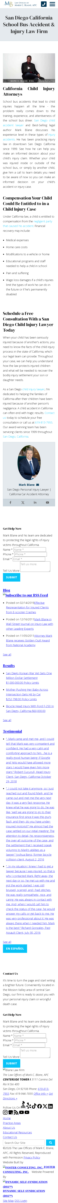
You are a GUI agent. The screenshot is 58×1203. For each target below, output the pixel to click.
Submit (11, 577)
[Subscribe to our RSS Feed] (25, 595)
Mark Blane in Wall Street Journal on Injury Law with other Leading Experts (29, 624)
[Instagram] (5, 1113)
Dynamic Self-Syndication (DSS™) (24, 1193)
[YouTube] (22, 1113)
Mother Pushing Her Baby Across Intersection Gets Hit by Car (27, 694)
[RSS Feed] (16, 1113)
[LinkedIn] (50, 1107)
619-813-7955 (43, 422)
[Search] (50, 1142)
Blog (6, 590)
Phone (8, 554)
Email (7, 559)
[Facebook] (40, 1107)
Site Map (8, 1201)
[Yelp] (29, 1107)
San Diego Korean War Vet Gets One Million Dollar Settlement (29, 677)
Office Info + (41, 1093)
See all (7, 654)
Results (9, 665)
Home (7, 1118)
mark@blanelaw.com (38, 485)
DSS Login (21, 1201)
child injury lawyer (33, 389)
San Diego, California (15, 436)
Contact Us (10, 1137)
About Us (9, 1127)
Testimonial (12, 731)
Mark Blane (27, 485)
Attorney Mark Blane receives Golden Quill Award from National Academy (29, 640)
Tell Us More (11, 571)
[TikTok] (34, 1107)
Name (8, 549)
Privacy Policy (32, 1157)
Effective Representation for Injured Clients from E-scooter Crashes (27, 607)
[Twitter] (45, 1107)
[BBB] (23, 1107)
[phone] (44, 4)
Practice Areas (12, 1123)
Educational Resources (17, 1132)
